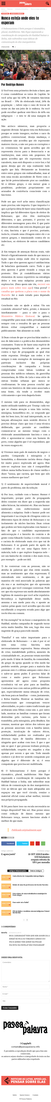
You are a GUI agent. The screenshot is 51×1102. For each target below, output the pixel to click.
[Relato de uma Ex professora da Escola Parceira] (6, 886)
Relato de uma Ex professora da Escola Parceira (30, 885)
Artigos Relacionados (17, 871)
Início (3, 9)
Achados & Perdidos (21, 9)
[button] (47, 3)
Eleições (10, 837)
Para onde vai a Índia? (21, 902)
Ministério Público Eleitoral (18, 316)
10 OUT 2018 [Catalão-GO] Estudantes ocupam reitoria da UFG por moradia (39, 858)
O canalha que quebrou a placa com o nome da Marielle (25, 291)
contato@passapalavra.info (25, 1046)
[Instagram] (26, 1067)
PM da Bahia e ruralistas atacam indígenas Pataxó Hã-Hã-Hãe (31, 912)
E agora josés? (8, 854)
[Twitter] (31, 1067)
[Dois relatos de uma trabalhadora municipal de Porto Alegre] (6, 895)
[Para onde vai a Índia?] (6, 904)
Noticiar (10, 9)
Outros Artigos (36, 871)
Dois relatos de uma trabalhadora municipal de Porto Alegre (30, 894)
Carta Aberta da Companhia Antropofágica (28, 876)
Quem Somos (25, 1095)
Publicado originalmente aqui (26, 830)
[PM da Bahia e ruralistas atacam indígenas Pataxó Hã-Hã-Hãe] (6, 913)
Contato (35, 1095)
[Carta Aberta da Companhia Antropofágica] (6, 878)
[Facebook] (20, 1067)
